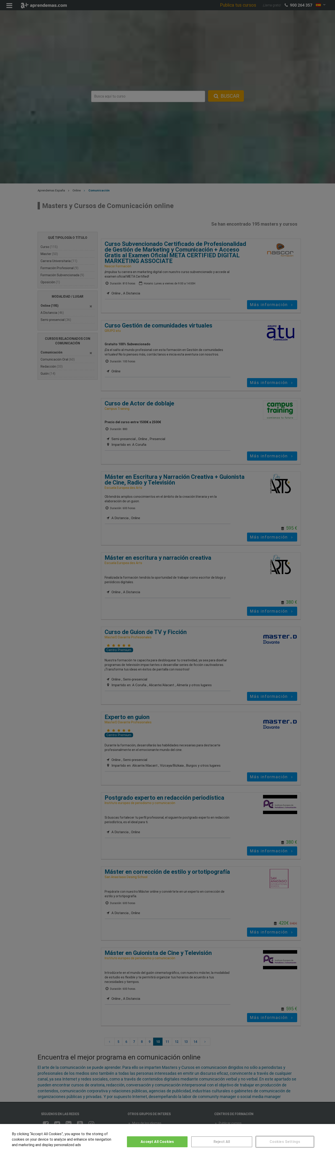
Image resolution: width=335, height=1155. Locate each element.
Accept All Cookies (157, 1142)
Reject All (222, 1142)
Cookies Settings (285, 1142)
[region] (167, 1139)
